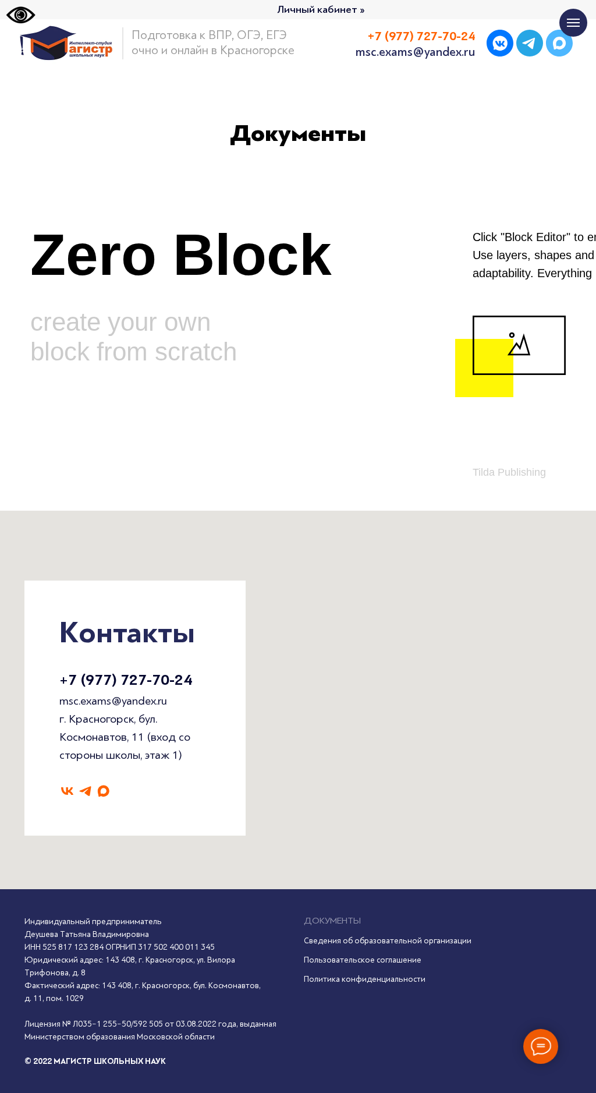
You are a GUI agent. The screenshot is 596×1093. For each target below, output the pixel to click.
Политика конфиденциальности (364, 979)
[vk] (67, 791)
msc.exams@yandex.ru (113, 701)
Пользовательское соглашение (362, 960)
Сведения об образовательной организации (387, 940)
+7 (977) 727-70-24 (125, 680)
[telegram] (85, 791)
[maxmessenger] (103, 791)
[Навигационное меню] (573, 23)
